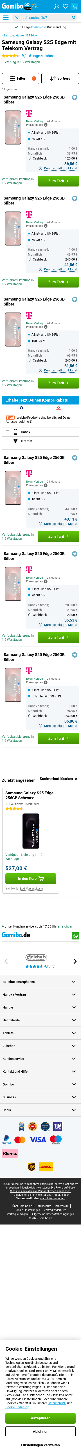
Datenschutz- (57, 1403)
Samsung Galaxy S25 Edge (20, 35)
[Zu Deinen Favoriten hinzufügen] (74, 97)
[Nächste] (74, 961)
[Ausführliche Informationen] (45, 125)
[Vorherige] (6, 961)
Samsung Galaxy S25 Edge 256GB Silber (34, 99)
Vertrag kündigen (17, 1214)
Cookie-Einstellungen (27, 1210)
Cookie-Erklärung (17, 1407)
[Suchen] (73, 17)
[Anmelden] (56, 6)
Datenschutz (43, 1206)
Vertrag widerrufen (55, 1210)
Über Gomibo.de (22, 1206)
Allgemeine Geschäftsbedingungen (53, 1214)
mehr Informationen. (52, 1198)
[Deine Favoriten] (65, 6)
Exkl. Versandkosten (32, 888)
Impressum (62, 1206)
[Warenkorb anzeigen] (74, 6)
